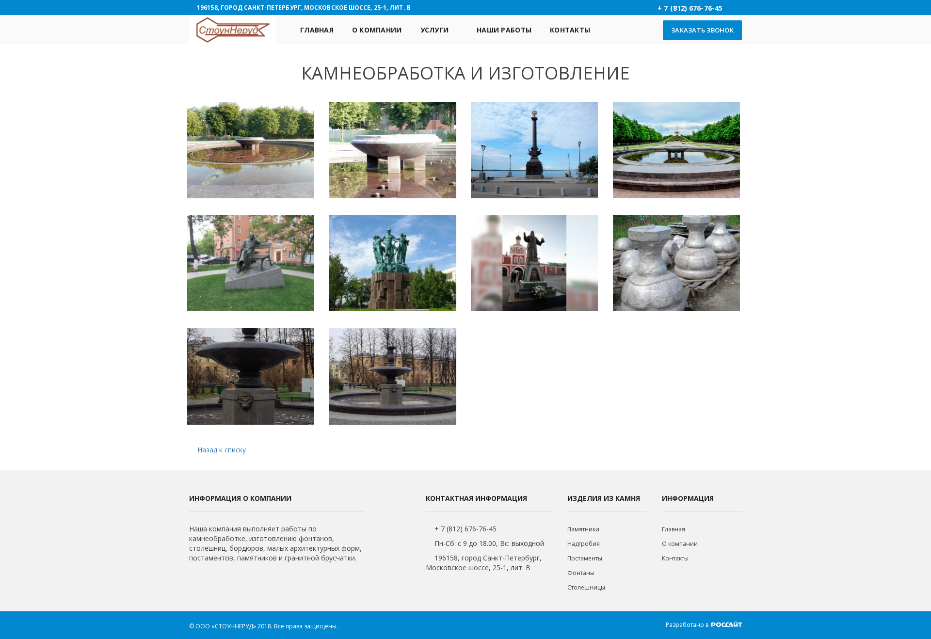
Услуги (434, 29)
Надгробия (583, 544)
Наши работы (504, 29)
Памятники (583, 529)
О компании (377, 29)
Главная (317, 29)
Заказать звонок (702, 30)
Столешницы (586, 587)
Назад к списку (221, 449)
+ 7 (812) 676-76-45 (465, 528)
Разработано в (688, 625)
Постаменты (584, 558)
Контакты (570, 29)
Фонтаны (580, 573)
